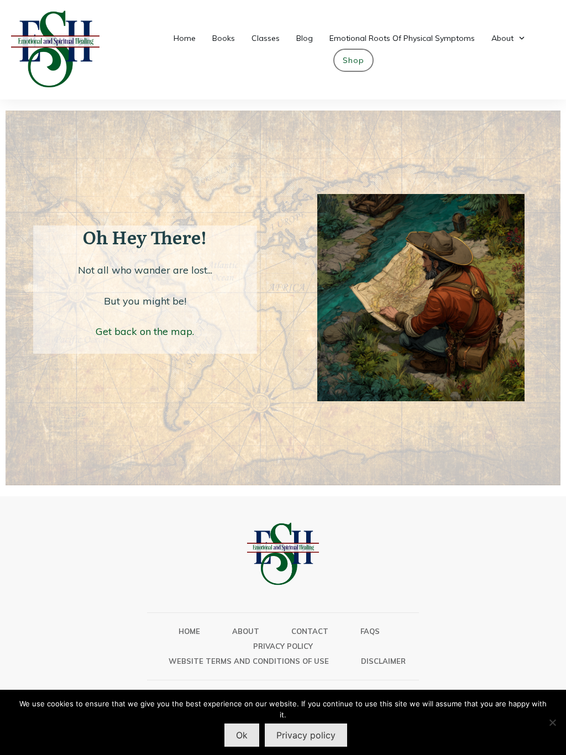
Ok (242, 735)
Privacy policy (306, 735)
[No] (552, 722)
